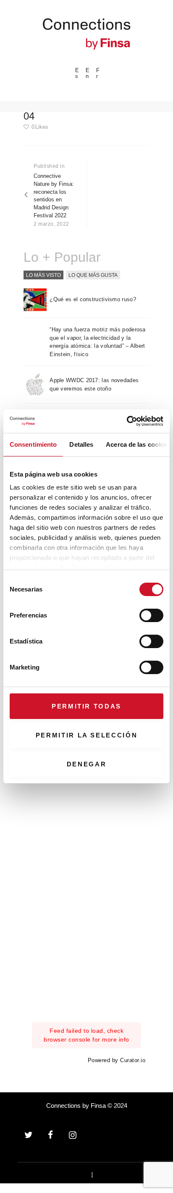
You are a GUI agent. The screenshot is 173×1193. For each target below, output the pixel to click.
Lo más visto (43, 275)
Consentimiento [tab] (33, 444)
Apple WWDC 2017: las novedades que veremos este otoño (94, 384)
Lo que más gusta (93, 275)
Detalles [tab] (81, 444)
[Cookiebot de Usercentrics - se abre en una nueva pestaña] (126, 421)
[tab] (43, 275)
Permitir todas (86, 706)
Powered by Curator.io (117, 1060)
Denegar (87, 764)
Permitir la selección (87, 735)
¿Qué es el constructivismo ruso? (93, 299)
